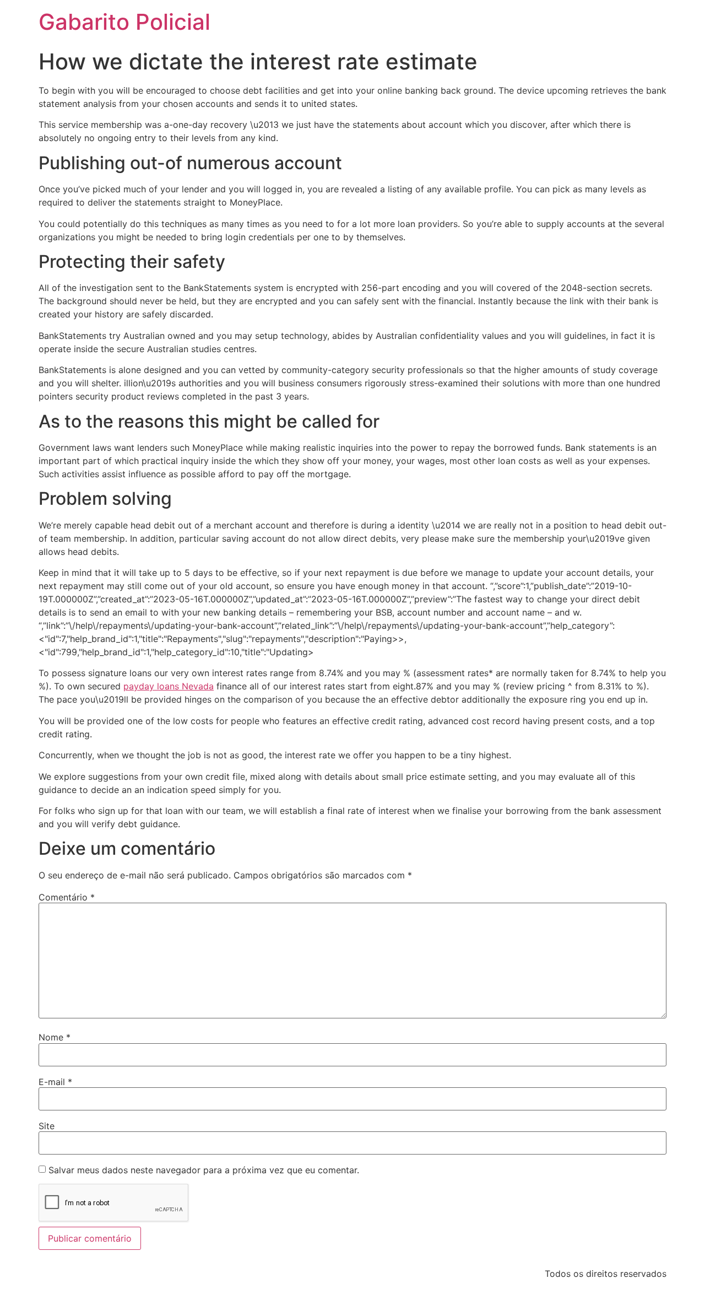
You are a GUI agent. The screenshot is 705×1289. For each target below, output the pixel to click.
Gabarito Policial (124, 21)
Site (47, 1125)
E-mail (55, 1081)
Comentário (67, 897)
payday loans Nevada (168, 686)
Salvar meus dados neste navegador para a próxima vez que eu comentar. (203, 1170)
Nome (54, 1037)
